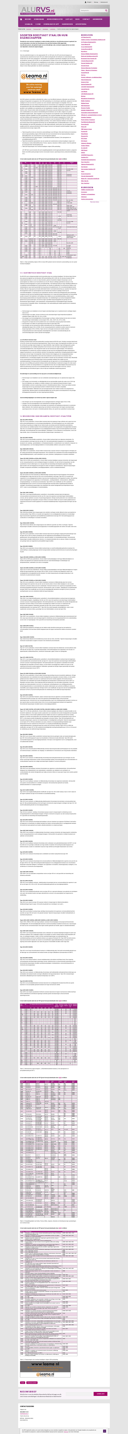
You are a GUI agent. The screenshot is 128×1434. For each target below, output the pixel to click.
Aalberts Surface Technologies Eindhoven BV (93, 39)
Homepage (28, 29)
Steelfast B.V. (84, 157)
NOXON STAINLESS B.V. (87, 110)
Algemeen (84, 196)
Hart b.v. (83, 75)
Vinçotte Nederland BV (87, 176)
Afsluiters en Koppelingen (88, 194)
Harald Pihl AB (85, 72)
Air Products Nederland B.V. (88, 42)
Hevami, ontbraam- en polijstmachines (91, 77)
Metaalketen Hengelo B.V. (88, 98)
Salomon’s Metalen (86, 143)
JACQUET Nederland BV (87, 86)
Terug (22, 1382)
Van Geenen (84, 166)
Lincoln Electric (85, 89)
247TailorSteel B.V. (86, 37)
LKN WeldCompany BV (87, 94)
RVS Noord (84, 141)
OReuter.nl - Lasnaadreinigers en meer (91, 115)
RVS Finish (84, 138)
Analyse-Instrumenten (87, 199)
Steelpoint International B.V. (88, 159)
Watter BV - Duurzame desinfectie (90, 178)
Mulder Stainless (85, 101)
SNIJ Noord (84, 150)
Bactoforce (84, 51)
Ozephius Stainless (86, 117)
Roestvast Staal (37, 29)
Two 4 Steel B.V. (85, 162)
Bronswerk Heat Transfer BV (89, 58)
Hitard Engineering (86, 79)
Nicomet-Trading (85, 108)
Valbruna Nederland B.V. (87, 164)
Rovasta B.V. (84, 136)
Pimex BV (83, 126)
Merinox (83, 96)
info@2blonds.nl (24, 1413)
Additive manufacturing (87, 189)
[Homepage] (65, 10)
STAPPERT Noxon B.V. (87, 155)
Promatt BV (84, 131)
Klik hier (66, 1432)
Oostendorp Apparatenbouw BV (89, 112)
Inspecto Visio (85, 82)
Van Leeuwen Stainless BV (88, 169)
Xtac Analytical (85, 183)
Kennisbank (45, 29)
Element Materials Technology (89, 68)
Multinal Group (85, 103)
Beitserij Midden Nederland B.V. (89, 54)
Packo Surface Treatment (88, 119)
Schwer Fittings (85, 145)
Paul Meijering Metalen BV (88, 122)
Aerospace (84, 192)
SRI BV (83, 152)
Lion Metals (84, 91)
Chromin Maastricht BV (87, 61)
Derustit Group (85, 65)
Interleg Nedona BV (86, 84)
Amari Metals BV (85, 44)
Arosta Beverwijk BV (86, 49)
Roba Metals (84, 134)
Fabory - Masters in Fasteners (89, 70)
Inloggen (89, 2)
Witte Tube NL (84, 181)
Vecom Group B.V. (86, 173)
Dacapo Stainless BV (86, 63)
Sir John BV (84, 148)
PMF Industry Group (86, 129)
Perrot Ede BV (85, 124)
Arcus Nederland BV (86, 46)
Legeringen (52, 29)
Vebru (82, 171)
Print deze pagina (31, 1382)
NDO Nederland (85, 105)
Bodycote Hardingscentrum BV (89, 56)
